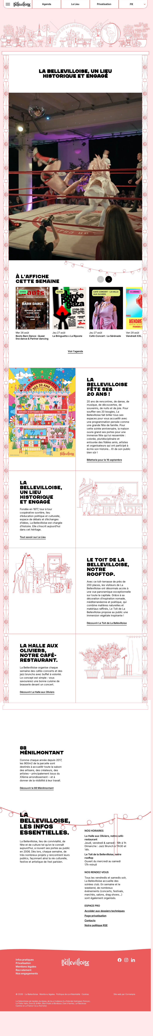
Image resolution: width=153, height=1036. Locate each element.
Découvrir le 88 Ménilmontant (37, 787)
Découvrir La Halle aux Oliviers (37, 691)
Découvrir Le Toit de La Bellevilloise (107, 622)
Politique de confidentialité (68, 994)
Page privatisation (95, 915)
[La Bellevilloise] (22, 4)
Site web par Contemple (124, 994)
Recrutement (23, 970)
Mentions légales (26, 966)
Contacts (90, 920)
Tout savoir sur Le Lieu (33, 537)
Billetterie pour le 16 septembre (104, 459)
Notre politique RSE (96, 925)
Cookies (85, 994)
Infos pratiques (25, 959)
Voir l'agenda (75, 351)
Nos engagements (27, 973)
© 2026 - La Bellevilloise (27, 994)
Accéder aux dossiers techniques (105, 910)
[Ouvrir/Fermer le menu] (8, 4)
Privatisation (23, 963)
